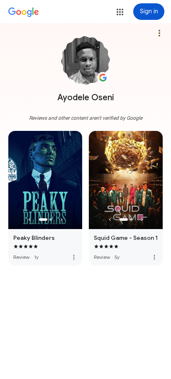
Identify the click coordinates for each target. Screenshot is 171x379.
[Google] (23, 12)
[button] (120, 12)
